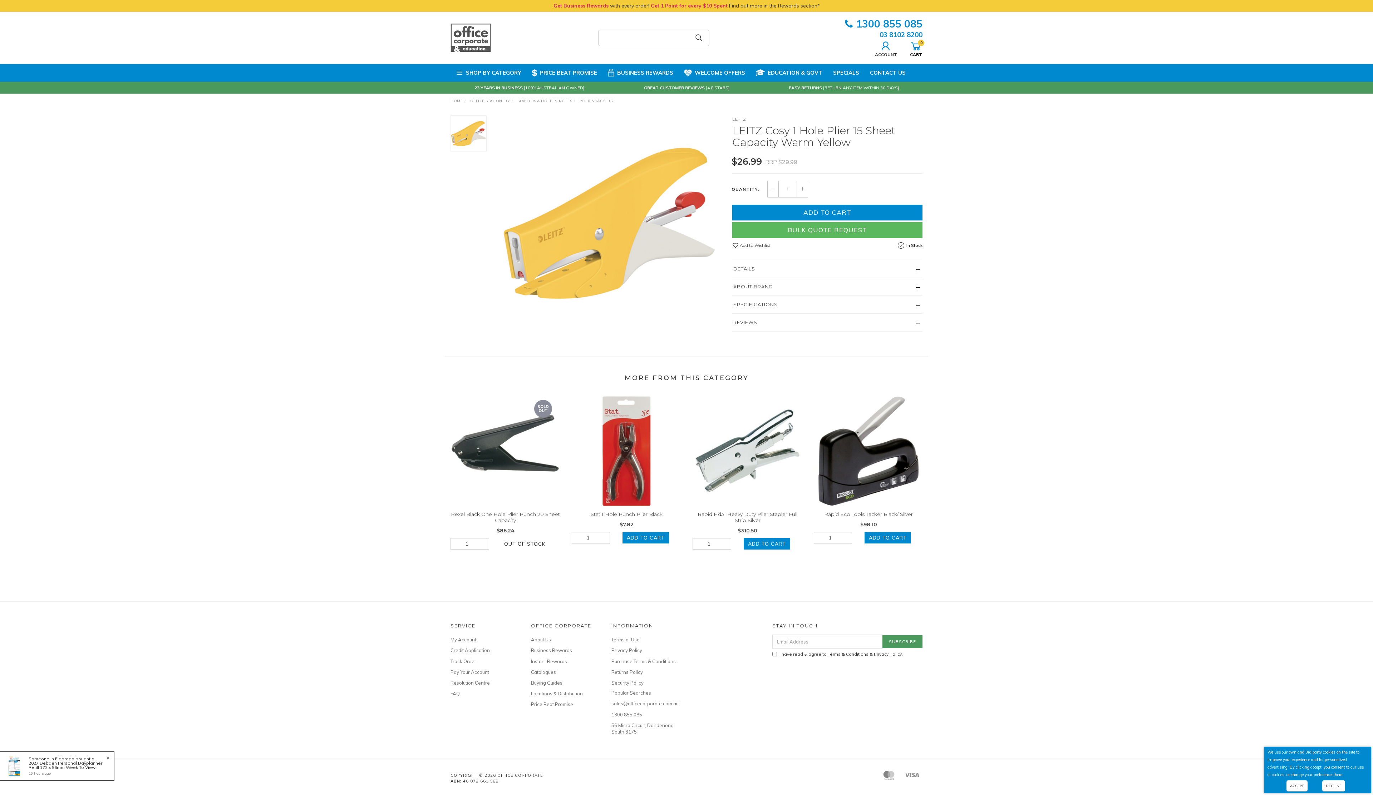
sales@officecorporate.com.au (643, 703)
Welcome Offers (720, 72)
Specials (846, 72)
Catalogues (543, 672)
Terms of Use (625, 639)
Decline (1334, 786)
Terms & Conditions (848, 654)
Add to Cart (827, 212)
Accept (1297, 786)
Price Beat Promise (568, 72)
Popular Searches (631, 693)
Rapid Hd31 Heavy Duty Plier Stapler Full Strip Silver (747, 517)
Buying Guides (546, 683)
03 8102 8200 (901, 34)
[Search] (699, 38)
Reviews (745, 322)
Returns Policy (627, 672)
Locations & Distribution (557, 693)
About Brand (753, 286)
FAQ (455, 693)
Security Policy (627, 683)
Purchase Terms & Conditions (643, 661)
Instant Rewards (549, 661)
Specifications (755, 304)
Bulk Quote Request (827, 230)
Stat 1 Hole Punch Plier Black (627, 514)
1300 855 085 (889, 24)
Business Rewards (645, 72)
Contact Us (888, 72)
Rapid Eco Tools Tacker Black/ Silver (868, 514)
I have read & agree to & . (841, 654)
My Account (463, 639)
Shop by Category (493, 72)
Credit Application (470, 650)
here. (1339, 774)
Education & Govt (795, 72)
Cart (916, 48)
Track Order (463, 661)
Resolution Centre (470, 683)
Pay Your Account (470, 672)
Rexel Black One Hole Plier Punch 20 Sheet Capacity (505, 517)
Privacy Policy (626, 650)
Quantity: (745, 189)
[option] (609, 222)
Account (886, 54)
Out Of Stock (524, 544)
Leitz (739, 119)
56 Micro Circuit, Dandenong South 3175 (642, 728)
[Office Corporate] (471, 37)
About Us (541, 639)
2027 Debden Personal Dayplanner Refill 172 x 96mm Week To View (65, 765)
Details (744, 269)
